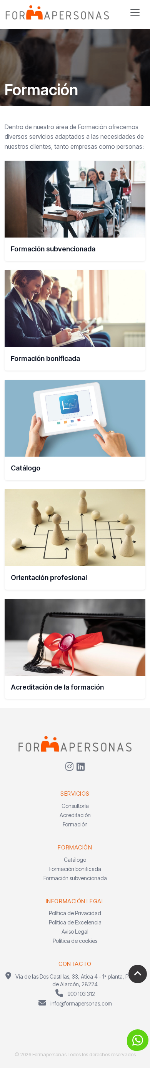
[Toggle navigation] (135, 12)
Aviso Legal (75, 931)
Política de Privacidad (75, 913)
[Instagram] (69, 766)
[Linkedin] (81, 766)
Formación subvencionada (75, 878)
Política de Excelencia (75, 922)
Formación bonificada (75, 869)
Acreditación (75, 815)
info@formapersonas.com (80, 1003)
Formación (75, 824)
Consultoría (75, 806)
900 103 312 (80, 994)
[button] (137, 1040)
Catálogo (75, 859)
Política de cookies (75, 940)
